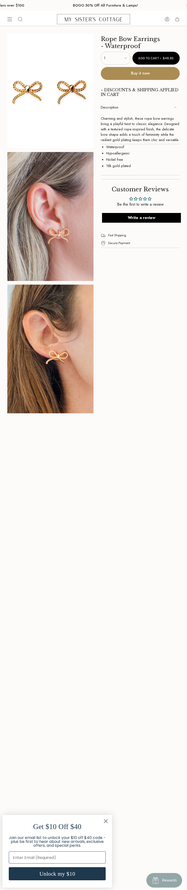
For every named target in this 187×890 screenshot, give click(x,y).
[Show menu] (10, 19)
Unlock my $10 (57, 874)
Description (109, 107)
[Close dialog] (106, 821)
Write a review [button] (141, 217)
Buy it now (140, 73)
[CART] (177, 19)
